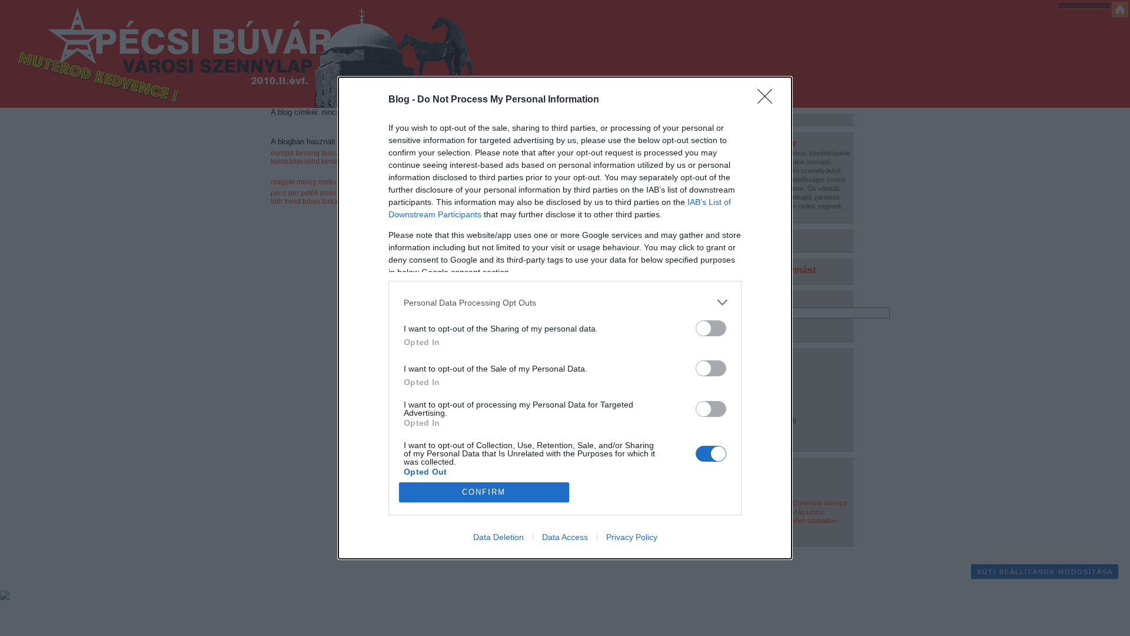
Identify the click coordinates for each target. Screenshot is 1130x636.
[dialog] (565, 318)
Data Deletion (498, 537)
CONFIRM (484, 492)
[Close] (768, 100)
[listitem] (565, 302)
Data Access (565, 537)
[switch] (711, 328)
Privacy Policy (631, 537)
